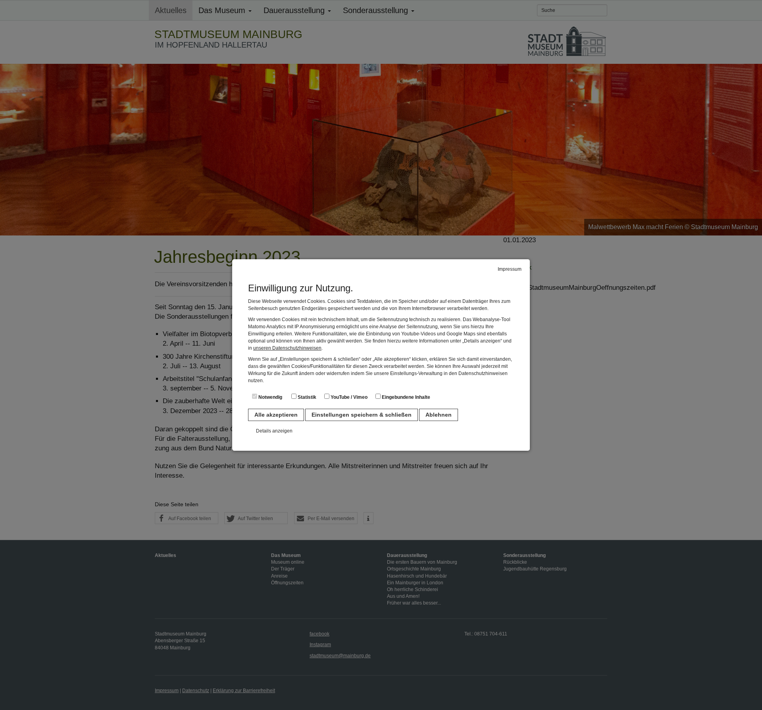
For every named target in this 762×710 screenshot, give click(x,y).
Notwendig (269, 397)
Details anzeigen (274, 431)
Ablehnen (438, 414)
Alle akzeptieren (276, 414)
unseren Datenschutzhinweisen (287, 348)
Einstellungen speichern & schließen (362, 414)
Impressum (509, 269)
